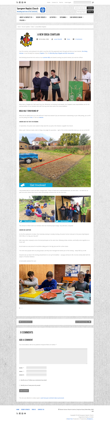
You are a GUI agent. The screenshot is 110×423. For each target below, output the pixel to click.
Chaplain (42, 53)
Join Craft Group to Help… (82, 322)
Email (21, 371)
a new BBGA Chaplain (40, 27)
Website (21, 375)
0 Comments (78, 39)
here (31, 117)
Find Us (61, 2)
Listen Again (68, 2)
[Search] (93, 2)
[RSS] (17, 2)
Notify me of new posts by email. (31, 385)
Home (48, 2)
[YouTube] (25, 2)
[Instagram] (22, 2)
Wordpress (90, 419)
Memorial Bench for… (26, 322)
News (32, 27)
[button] (89, 284)
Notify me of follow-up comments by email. (34, 380)
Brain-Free (70, 419)
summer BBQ (46, 57)
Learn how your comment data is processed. (52, 398)
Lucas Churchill (58, 39)
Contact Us (55, 2)
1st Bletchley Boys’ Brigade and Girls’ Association (61, 53)
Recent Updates (26, 27)
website (41, 117)
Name (21, 368)
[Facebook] (20, 2)
